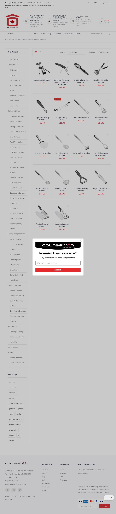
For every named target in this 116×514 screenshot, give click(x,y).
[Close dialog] (81, 240)
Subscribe (58, 270)
